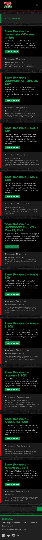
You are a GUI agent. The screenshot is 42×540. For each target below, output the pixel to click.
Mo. (10, 117)
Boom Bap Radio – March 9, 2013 (21, 324)
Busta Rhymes (19, 452)
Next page (39, 509)
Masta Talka (11, 59)
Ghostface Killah (22, 65)
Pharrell (7, 500)
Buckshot (8, 260)
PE (5, 261)
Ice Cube (19, 260)
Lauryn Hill (17, 115)
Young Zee (31, 117)
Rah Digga (14, 117)
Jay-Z (13, 404)
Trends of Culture (9, 213)
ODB (23, 66)
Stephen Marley (17, 359)
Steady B (27, 164)
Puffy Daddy (12, 500)
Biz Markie (22, 403)
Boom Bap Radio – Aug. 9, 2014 (22, 129)
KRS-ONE (15, 66)
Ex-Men (14, 260)
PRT (11, 359)
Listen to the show (12, 100)
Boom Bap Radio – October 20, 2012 (17, 420)
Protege (9, 261)
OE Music (34, 211)
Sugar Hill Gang (34, 164)
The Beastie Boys (22, 406)
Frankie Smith (22, 309)
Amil (7, 160)
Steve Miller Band (12, 406)
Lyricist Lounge (25, 115)
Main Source (16, 453)
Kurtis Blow (35, 309)
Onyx (26, 66)
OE (31, 211)
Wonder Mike (8, 166)
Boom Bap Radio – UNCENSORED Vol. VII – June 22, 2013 (20, 227)
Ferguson (30, 113)
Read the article (12, 52)
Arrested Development (15, 160)
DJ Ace (13, 499)
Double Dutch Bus (13, 309)
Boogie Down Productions (22, 307)
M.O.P (31, 115)
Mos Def (24, 358)
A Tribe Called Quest (17, 209)
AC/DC (8, 403)
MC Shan (35, 260)
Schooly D (22, 261)
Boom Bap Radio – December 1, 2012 (17, 373)
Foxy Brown (23, 499)
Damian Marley (33, 356)
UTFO (9, 312)
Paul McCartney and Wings (27, 404)
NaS (21, 453)
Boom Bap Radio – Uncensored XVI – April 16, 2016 (20, 34)
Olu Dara (25, 453)
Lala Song (32, 162)
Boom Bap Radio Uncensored (19, 113)
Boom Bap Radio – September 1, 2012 (17, 465)
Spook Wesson (29, 261)
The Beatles (31, 406)
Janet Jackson (27, 452)
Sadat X (19, 117)
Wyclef (30, 359)
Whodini (31, 453)
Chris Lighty (29, 497)
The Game (25, 117)
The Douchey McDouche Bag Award (14, 529)
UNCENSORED (20, 62)
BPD (12, 65)
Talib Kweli (25, 359)
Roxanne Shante (14, 310)
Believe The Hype (11, 62)
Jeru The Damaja (27, 209)
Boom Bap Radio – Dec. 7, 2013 (21, 178)
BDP (23, 160)
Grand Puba (31, 65)
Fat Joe (17, 499)
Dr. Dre (16, 65)
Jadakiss (10, 66)
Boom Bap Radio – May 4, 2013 (21, 275)
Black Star (11, 356)
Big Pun (8, 65)
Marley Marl (16, 211)
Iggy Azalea (21, 162)
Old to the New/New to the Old (22, 400)
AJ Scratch (9, 307)
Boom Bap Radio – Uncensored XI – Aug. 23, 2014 (21, 81)
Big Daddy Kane (10, 452)
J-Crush (28, 499)
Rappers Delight (19, 164)
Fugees (6, 358)
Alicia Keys (13, 403)
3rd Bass (8, 209)
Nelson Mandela (25, 211)
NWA (19, 66)
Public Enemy (15, 261)
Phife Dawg (31, 66)
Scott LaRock (20, 500)
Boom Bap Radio (29, 160)
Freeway (15, 162)
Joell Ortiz (24, 260)
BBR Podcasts (10, 111)
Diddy (9, 499)
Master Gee (11, 164)
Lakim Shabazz (9, 211)
